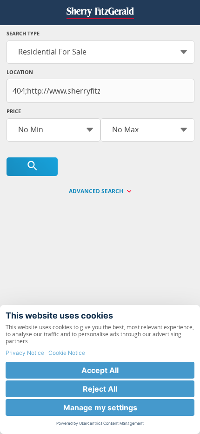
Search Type (23, 33)
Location (20, 71)
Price (14, 111)
